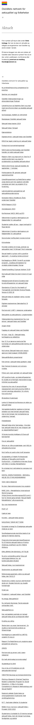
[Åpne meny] (3, 17)
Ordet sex (5, 590)
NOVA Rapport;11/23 (9, 204)
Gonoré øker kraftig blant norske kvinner (16, 238)
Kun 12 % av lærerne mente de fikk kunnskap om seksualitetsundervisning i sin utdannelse (17, 343)
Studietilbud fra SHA (9, 664)
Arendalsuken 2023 (8, 209)
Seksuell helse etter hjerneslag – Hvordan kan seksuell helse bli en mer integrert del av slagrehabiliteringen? (16, 427)
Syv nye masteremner (9, 504)
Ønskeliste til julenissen (10, 398)
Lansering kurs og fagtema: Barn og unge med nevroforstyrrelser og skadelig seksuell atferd (17, 108)
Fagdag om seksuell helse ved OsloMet (15, 330)
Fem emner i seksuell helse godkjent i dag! (16, 362)
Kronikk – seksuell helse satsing (13, 518)
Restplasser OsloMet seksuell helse (14, 119)
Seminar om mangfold (9, 94)
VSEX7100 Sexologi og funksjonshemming (16, 675)
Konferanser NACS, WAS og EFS (13, 213)
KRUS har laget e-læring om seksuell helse (16, 141)
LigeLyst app (6, 513)
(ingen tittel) (6, 326)
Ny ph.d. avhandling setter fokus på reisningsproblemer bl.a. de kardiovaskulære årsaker (14, 558)
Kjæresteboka (6, 132)
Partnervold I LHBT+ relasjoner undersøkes (17, 310)
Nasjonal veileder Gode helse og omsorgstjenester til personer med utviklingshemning (14, 695)
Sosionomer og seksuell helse (12, 569)
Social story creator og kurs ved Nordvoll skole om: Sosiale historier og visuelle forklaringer (16, 583)
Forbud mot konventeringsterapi (13, 145)
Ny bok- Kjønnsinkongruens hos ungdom (16, 486)
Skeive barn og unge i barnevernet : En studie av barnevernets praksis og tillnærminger (15, 628)
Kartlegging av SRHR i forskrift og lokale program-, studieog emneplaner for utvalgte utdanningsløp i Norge (16, 263)
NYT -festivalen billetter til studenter (14, 702)
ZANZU (4, 648)
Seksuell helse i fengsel (10, 128)
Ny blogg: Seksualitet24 (10, 599)
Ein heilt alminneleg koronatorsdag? (14, 659)
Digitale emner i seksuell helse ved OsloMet (17, 137)
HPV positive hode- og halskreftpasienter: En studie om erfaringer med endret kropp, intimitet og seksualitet (17, 379)
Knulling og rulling (8, 621)
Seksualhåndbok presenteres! (12, 357)
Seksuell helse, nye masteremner (13, 565)
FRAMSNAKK (6, 421)
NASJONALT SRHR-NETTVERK (13, 522)
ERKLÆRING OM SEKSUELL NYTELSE (15, 552)
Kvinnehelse (6, 242)
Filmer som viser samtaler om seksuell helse (17, 373)
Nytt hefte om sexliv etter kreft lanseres (16, 452)
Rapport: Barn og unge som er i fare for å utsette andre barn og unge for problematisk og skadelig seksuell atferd (16, 159)
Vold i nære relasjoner (9, 482)
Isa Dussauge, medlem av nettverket (14, 115)
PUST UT (5, 509)
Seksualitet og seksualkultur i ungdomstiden (17, 315)
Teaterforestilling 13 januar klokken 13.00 (16, 269)
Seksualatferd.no (8, 610)
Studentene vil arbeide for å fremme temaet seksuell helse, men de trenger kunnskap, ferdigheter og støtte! (17, 716)
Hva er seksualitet (8, 441)
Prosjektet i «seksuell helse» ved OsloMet (16, 594)
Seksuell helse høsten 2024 (11, 123)
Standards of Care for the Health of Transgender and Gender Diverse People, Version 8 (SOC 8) (16, 290)
